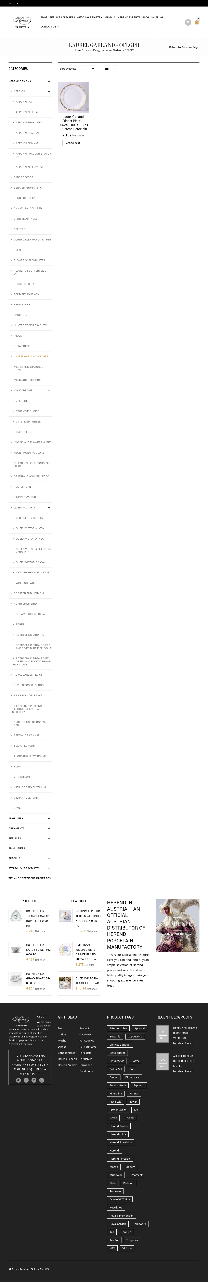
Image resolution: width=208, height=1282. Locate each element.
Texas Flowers (24, 745)
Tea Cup (126, 1232)
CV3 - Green (23, 432)
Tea (60, 1028)
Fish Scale (115, 1101)
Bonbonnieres (66, 1053)
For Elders (85, 1053)
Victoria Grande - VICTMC (33, 572)
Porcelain (115, 1191)
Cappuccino (135, 1036)
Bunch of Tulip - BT (27, 198)
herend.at (30, 1073)
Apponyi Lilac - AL (27, 133)
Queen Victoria (24, 507)
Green (113, 1118)
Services (15, 838)
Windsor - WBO (26, 583)
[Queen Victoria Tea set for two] (65, 983)
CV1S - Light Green (28, 421)
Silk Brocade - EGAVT (28, 695)
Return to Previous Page (183, 47)
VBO (112, 1248)
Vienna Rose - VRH (26, 797)
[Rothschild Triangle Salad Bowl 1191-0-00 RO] (16, 916)
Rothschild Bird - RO (30, 635)
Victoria (127, 1248)
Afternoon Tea (118, 1028)
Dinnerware (132, 1077)
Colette (19, 229)
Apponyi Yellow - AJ (29, 167)
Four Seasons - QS (26, 294)
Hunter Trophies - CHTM (30, 325)
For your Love (87, 1046)
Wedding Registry (89, 17)
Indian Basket (23, 346)
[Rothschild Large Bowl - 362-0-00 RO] (16, 949)
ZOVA (17, 808)
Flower (133, 1101)
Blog (145, 17)
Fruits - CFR (22, 304)
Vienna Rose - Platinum (30, 787)
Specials (15, 858)
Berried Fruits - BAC (28, 187)
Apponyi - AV (24, 101)
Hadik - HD (20, 315)
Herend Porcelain (120, 1158)
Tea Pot (114, 1240)
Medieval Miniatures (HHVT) (28, 368)
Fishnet (133, 1093)
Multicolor (116, 1175)
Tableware (139, 1224)
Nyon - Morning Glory (29, 452)
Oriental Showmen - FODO (31, 476)
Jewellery (16, 818)
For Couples (86, 1040)
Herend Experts (129, 17)
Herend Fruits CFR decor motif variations (185, 1032)
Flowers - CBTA (24, 284)
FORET (20, 624)
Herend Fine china (121, 1142)
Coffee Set (116, 1069)
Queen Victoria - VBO (30, 538)
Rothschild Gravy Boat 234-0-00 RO (38, 978)
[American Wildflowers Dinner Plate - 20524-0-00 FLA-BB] (65, 949)
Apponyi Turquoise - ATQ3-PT (34, 155)
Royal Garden (118, 1224)
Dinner (62, 1046)
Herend (129, 1118)
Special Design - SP (27, 735)
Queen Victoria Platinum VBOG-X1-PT (33, 550)
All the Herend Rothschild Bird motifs (183, 1060)
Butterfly (115, 1036)
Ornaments (17, 828)
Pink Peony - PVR (25, 497)
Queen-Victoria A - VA (30, 562)
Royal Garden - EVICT (28, 674)
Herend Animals (67, 1065)
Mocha (62, 1040)
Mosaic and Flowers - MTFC (32, 442)
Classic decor (117, 1053)
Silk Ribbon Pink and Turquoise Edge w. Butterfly (26, 709)
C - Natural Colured (28, 208)
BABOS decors (23, 177)
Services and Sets (62, 17)
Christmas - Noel (25, 219)
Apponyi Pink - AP (27, 143)
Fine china (116, 1093)
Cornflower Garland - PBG (32, 239)
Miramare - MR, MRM (27, 380)
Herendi (114, 1150)
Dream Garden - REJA (30, 614)
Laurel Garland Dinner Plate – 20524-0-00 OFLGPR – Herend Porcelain (73, 122)
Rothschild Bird (25, 603)
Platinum (128, 1183)
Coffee (62, 1034)
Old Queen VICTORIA (29, 518)
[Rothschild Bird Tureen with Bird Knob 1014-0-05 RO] (65, 916)
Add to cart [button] (73, 143)
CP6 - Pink (22, 401)
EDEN (17, 250)
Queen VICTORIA (120, 1199)
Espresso (138, 1085)
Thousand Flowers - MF (30, 756)
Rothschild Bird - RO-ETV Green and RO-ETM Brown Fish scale (32, 661)
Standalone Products (24, 868)
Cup (132, 1069)
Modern (130, 1167)
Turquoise (132, 1240)
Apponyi (19, 91)
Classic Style (117, 1061)
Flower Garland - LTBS (29, 260)
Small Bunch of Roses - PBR (30, 723)
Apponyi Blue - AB (27, 112)
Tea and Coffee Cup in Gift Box (30, 878)
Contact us (48, 26)
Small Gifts (17, 848)
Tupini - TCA (21, 766)
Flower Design (118, 1110)
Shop (44, 17)
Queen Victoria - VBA (30, 528)
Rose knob (116, 1207)
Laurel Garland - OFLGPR (31, 356)
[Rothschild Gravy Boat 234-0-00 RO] (16, 978)
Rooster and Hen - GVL (29, 593)
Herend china (118, 1134)
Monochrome (23, 390)
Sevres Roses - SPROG (29, 685)
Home (77, 50)
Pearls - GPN (22, 486)
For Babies (85, 1059)
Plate (113, 1183)
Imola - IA (20, 335)
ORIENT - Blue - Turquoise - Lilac (32, 464)
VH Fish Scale (23, 777)
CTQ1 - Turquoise (27, 411)
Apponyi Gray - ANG (29, 122)
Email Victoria (118, 1085)
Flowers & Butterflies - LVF (31, 272)
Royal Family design (121, 1215)
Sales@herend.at (35, 1069)
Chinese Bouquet (120, 1044)
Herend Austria (119, 1126)
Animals (110, 17)
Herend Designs (93, 50)
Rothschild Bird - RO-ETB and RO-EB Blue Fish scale (34, 646)
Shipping (157, 17)
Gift (136, 1110)
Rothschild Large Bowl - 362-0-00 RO (38, 949)
